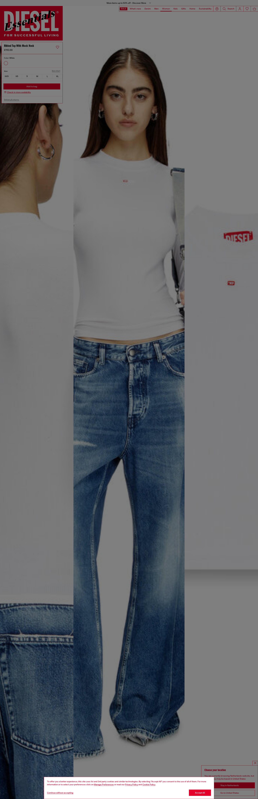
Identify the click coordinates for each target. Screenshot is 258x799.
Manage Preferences (104, 784)
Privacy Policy (131, 784)
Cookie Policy (148, 784)
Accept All (200, 793)
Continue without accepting (60, 793)
